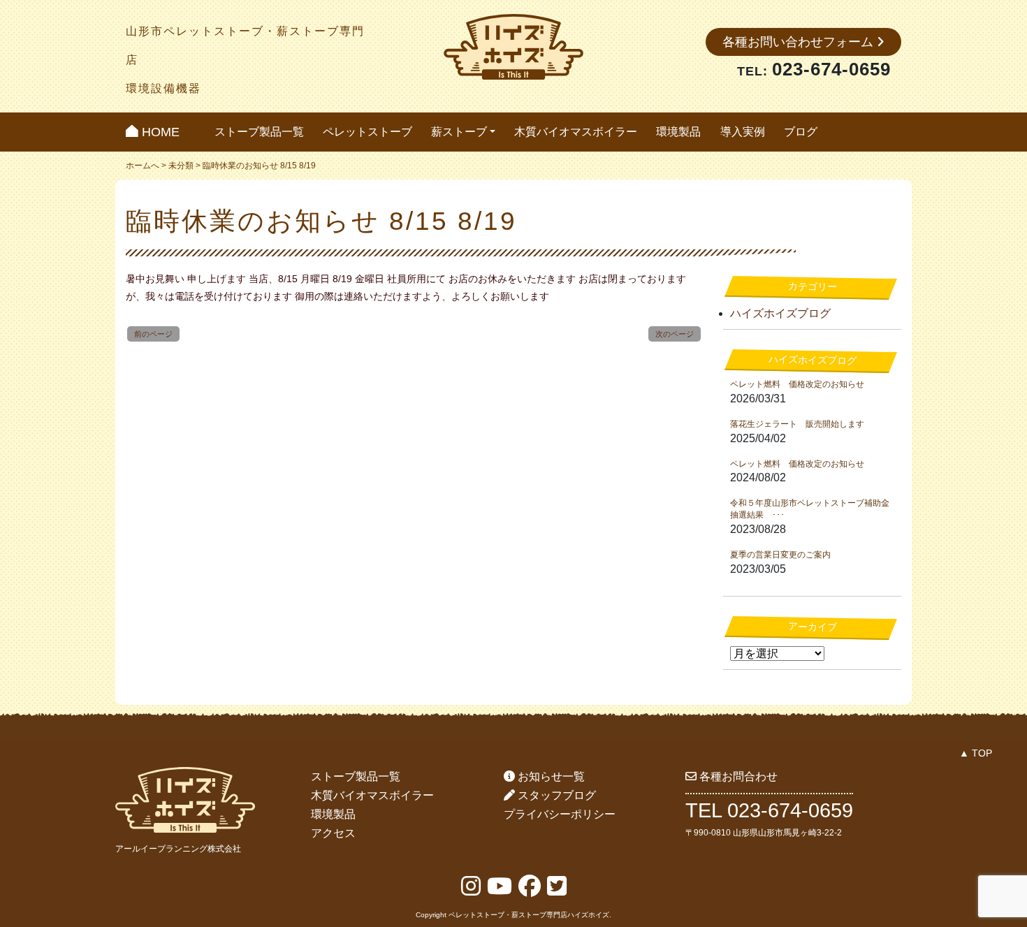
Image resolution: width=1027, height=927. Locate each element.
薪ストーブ (459, 132)
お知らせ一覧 (550, 776)
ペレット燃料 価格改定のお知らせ (797, 384)
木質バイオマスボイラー (575, 132)
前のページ (153, 334)
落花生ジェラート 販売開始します (797, 424)
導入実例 (742, 132)
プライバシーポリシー (560, 814)
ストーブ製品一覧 (259, 132)
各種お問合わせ (737, 776)
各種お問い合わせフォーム (799, 42)
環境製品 (678, 132)
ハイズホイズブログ (780, 313)
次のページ (674, 334)
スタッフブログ (555, 795)
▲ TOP (975, 753)
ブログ (800, 132)
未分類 (181, 165)
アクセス (333, 833)
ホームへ (142, 165)
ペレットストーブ (367, 132)
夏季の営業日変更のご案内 (780, 555)
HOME (159, 132)
